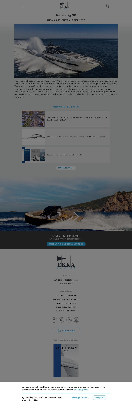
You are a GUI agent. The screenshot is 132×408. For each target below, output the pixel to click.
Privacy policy (81, 389)
